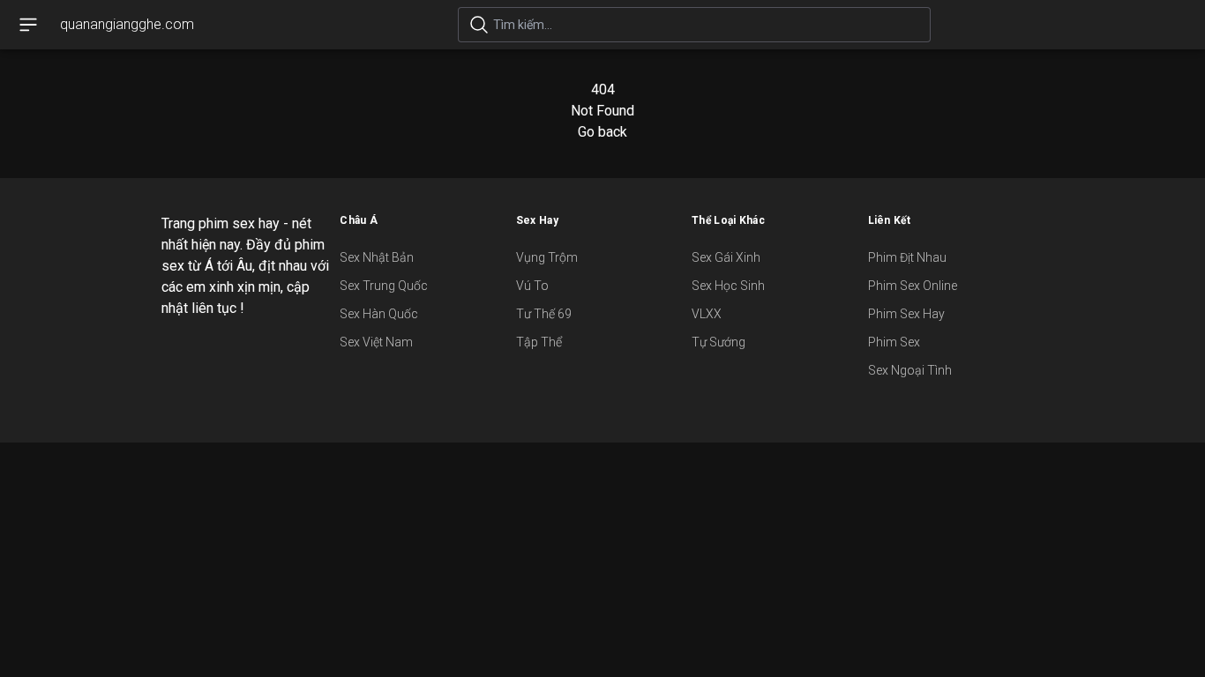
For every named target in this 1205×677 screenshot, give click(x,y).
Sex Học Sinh (728, 286)
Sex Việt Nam (376, 342)
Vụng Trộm (547, 257)
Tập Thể (539, 342)
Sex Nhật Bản (377, 257)
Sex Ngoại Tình (910, 370)
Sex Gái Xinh (726, 257)
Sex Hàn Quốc (379, 314)
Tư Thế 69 (544, 314)
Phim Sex (894, 342)
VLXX (707, 314)
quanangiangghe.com (127, 24)
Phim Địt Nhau (907, 257)
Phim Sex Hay (906, 314)
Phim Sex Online (912, 286)
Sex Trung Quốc (384, 286)
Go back (602, 131)
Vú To (532, 286)
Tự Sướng (718, 342)
